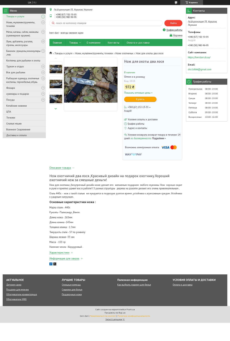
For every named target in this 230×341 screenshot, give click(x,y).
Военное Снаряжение (18, 129)
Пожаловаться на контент (103, 316)
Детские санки (13, 284)
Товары (73, 42)
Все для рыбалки (15, 72)
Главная (57, 42)
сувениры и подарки (17, 93)
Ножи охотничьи (124, 53)
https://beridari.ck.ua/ (199, 57)
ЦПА (8, 111)
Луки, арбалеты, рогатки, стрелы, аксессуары (19, 43)
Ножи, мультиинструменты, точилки (20, 24)
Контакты (113, 42)
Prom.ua (130, 309)
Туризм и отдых (15, 66)
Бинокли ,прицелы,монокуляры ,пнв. (23, 52)
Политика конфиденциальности (134, 316)
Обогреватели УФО (16, 299)
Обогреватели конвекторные (21, 294)
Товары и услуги (15, 16)
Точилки (10, 117)
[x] (54, 264)
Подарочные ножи (72, 294)
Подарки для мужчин (17, 289)
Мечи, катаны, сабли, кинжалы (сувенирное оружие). (22, 33)
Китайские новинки (16, 105)
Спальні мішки (14, 123)
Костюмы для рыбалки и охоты (23, 60)
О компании (93, 42)
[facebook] (50, 264)
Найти (173, 23)
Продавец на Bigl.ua (115, 312)
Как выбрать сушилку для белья (134, 284)
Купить (140, 99)
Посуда (10, 99)
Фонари (10, 87)
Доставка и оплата (16, 135)
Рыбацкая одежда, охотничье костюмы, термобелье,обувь (22, 80)
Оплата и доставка (138, 42)
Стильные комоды (71, 284)
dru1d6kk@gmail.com (199, 69)
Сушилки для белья (72, 289)
